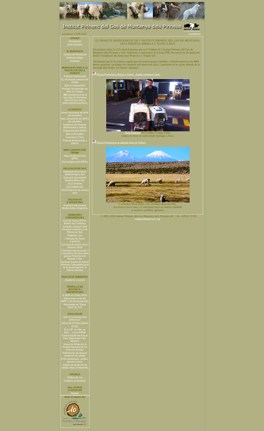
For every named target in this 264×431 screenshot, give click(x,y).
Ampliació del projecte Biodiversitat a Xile (75, 173)
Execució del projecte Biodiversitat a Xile (75, 179)
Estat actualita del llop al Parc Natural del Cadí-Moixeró (75, 338)
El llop (75, 326)
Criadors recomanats (75, 380)
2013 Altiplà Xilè (74, 187)
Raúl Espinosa (133, 132)
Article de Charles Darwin (74, 323)
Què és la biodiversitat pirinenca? (75, 318)
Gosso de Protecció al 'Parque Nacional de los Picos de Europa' (74, 347)
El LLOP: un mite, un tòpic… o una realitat (75, 331)
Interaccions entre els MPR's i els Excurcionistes (75, 300)
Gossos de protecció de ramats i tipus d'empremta (74, 366)
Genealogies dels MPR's (75, 161)
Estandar (75, 61)
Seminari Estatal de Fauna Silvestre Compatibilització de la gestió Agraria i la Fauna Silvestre (75, 266)
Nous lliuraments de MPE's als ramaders (75, 120)
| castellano (196, 34)
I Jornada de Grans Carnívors (75, 240)
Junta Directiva (75, 44)
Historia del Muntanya (74, 54)
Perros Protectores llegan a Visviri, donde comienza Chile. (128, 74)
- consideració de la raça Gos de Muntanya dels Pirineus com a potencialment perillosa (75, 98)
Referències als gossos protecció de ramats (75, 354)
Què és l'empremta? (74, 85)
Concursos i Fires (75, 137)
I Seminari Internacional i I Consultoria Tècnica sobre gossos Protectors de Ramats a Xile (75, 254)
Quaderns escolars (75, 280)
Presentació (75, 41)
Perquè (75, 393)
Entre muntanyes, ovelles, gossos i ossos (74, 360)
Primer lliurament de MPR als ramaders (74, 114)
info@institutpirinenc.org (147, 219)
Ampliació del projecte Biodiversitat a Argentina (75, 207)
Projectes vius (74, 235)
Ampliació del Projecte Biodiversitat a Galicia (75, 126)
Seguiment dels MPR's (75, 130)
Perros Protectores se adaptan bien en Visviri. (121, 142)
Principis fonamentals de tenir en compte (75, 90)
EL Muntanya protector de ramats (74, 81)
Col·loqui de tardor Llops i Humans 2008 (75, 246)
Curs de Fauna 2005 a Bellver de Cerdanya (75, 222)
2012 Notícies (75, 183)
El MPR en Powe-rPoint (74, 295)
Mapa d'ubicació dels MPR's (75, 157)
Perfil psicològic (74, 57)
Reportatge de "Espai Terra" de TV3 (75, 306)
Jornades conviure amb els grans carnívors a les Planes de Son (75, 229)
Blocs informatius (75, 134)
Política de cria (75, 377)
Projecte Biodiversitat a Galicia (75, 142)
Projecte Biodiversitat (75, 76)
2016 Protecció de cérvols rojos (75, 191)
